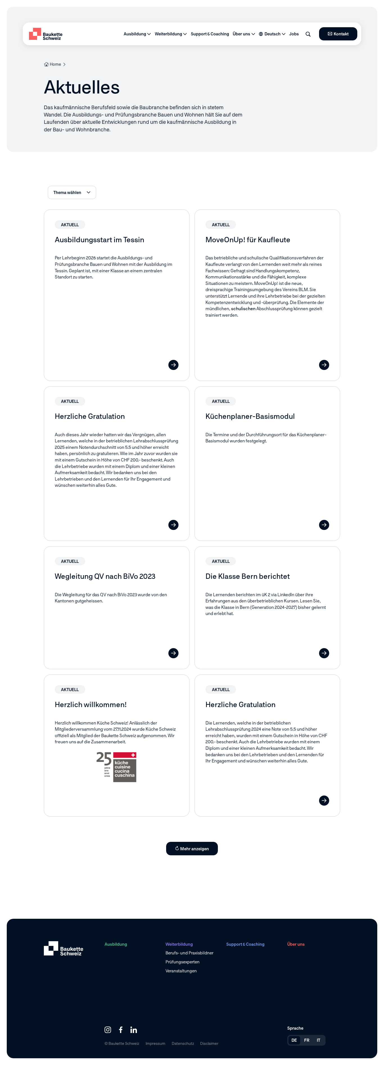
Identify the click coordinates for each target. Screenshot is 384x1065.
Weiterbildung (168, 33)
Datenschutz (183, 1043)
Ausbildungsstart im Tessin (99, 240)
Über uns (241, 33)
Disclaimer (209, 1043)
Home (55, 64)
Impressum (155, 1043)
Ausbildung (135, 33)
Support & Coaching (210, 33)
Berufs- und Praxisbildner (189, 952)
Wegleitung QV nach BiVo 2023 (105, 576)
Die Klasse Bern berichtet (247, 576)
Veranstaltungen (181, 970)
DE (294, 1040)
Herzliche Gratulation (90, 416)
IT (318, 1040)
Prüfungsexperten (183, 961)
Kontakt (341, 33)
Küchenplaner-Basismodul (250, 416)
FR (307, 1040)
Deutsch (273, 33)
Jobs (294, 33)
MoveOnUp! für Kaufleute (247, 240)
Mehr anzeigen (194, 848)
